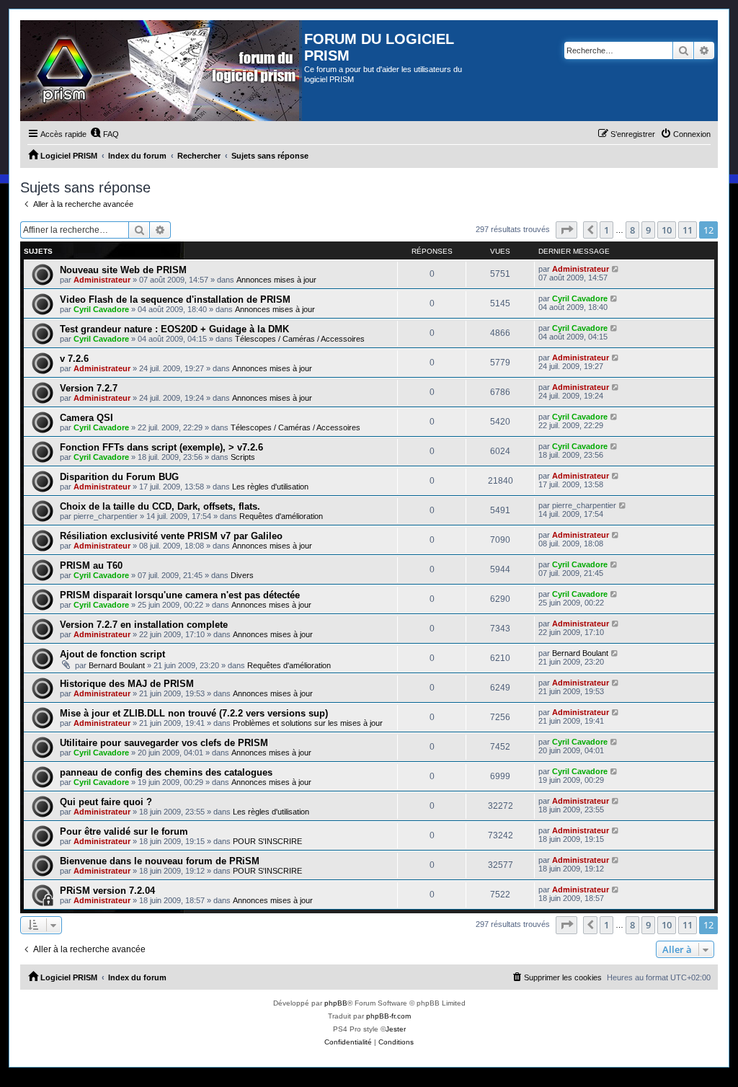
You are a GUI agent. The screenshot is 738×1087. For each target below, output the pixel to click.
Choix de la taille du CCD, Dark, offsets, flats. (160, 506)
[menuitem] (104, 134)
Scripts (243, 457)
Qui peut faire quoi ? (106, 802)
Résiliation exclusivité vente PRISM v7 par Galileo (171, 536)
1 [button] (606, 229)
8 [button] (632, 229)
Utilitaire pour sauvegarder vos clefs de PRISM (164, 742)
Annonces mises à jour (276, 279)
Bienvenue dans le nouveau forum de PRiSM (159, 861)
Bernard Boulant (117, 665)
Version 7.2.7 (88, 388)
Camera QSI (86, 417)
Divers (242, 575)
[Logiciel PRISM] (162, 70)
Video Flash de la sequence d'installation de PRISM (175, 299)
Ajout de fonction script (112, 654)
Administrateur (102, 279)
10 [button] (667, 229)
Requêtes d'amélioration (281, 516)
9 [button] (648, 229)
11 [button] (688, 229)
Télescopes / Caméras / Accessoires (300, 338)
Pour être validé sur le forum (124, 831)
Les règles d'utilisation (270, 486)
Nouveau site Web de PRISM (123, 270)
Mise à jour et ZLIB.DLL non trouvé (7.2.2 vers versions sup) (194, 713)
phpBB (335, 1003)
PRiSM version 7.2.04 (107, 890)
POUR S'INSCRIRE (267, 841)
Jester (396, 1029)
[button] (566, 230)
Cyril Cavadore (101, 309)
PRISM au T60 (91, 565)
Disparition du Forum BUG (119, 476)
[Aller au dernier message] (616, 269)
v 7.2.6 (74, 358)
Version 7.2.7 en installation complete (144, 624)
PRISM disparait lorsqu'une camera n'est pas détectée (180, 595)
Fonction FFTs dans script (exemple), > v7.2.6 (161, 447)
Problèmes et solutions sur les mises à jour (308, 723)
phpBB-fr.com (388, 1016)
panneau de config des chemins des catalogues (166, 772)
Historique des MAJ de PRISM (127, 683)
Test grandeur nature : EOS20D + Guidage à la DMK (174, 329)
